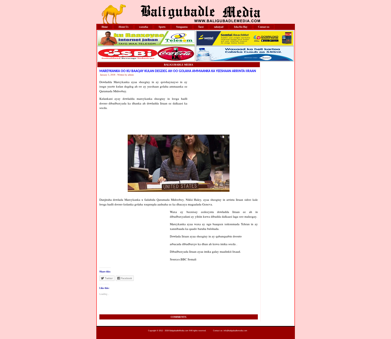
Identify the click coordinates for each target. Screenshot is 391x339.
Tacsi (200, 26)
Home (105, 26)
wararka (143, 26)
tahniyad (218, 26)
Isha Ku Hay (240, 26)
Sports (162, 26)
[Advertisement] (222, 105)
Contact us (263, 26)
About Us (123, 26)
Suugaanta (182, 26)
